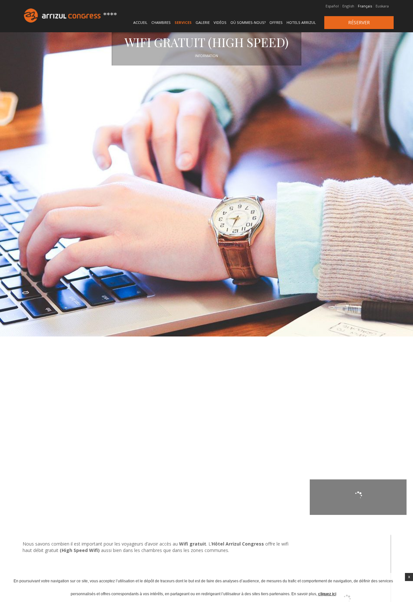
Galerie (203, 22)
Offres (276, 22)
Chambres (161, 22)
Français (365, 6)
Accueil (140, 22)
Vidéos (220, 22)
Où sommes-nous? (248, 22)
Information (206, 56)
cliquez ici (327, 594)
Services (183, 22)
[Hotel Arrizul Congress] (54, 15)
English (348, 6)
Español (332, 6)
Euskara (382, 6)
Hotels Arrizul (301, 22)
